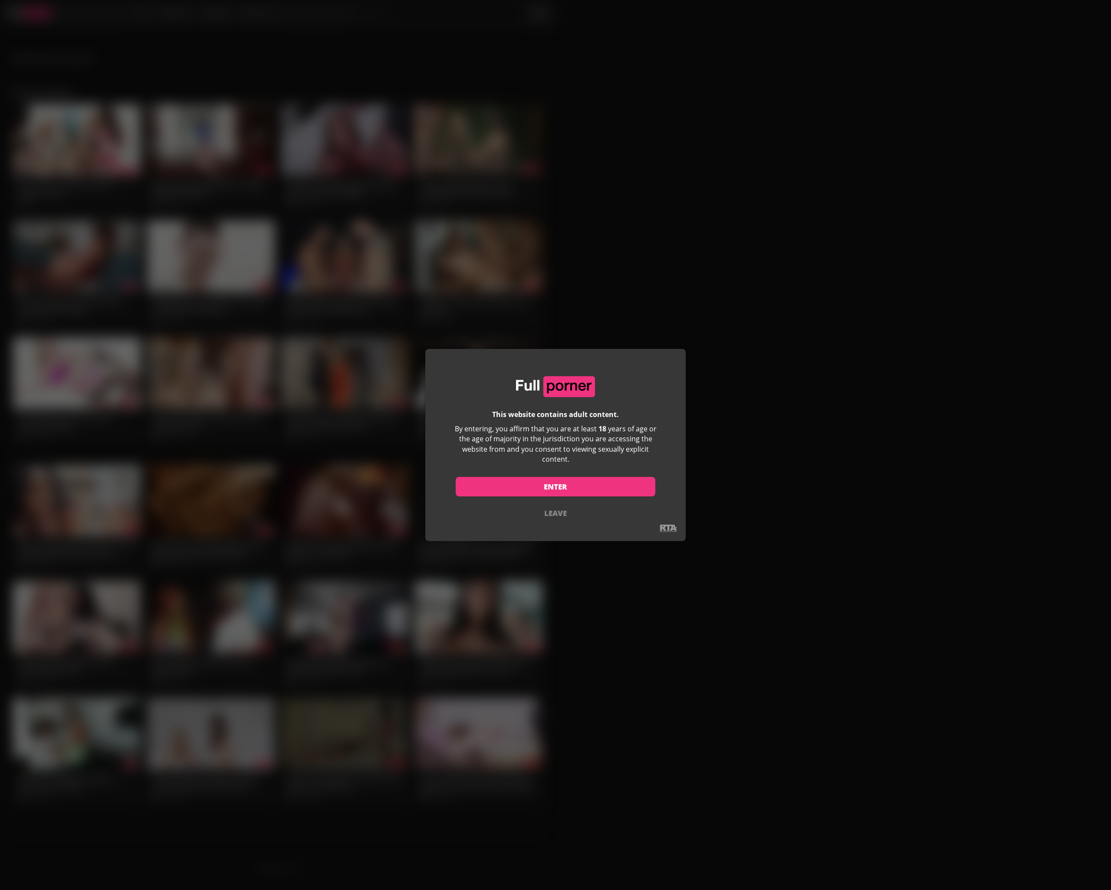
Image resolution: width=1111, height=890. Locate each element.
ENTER (555, 487)
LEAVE (555, 513)
